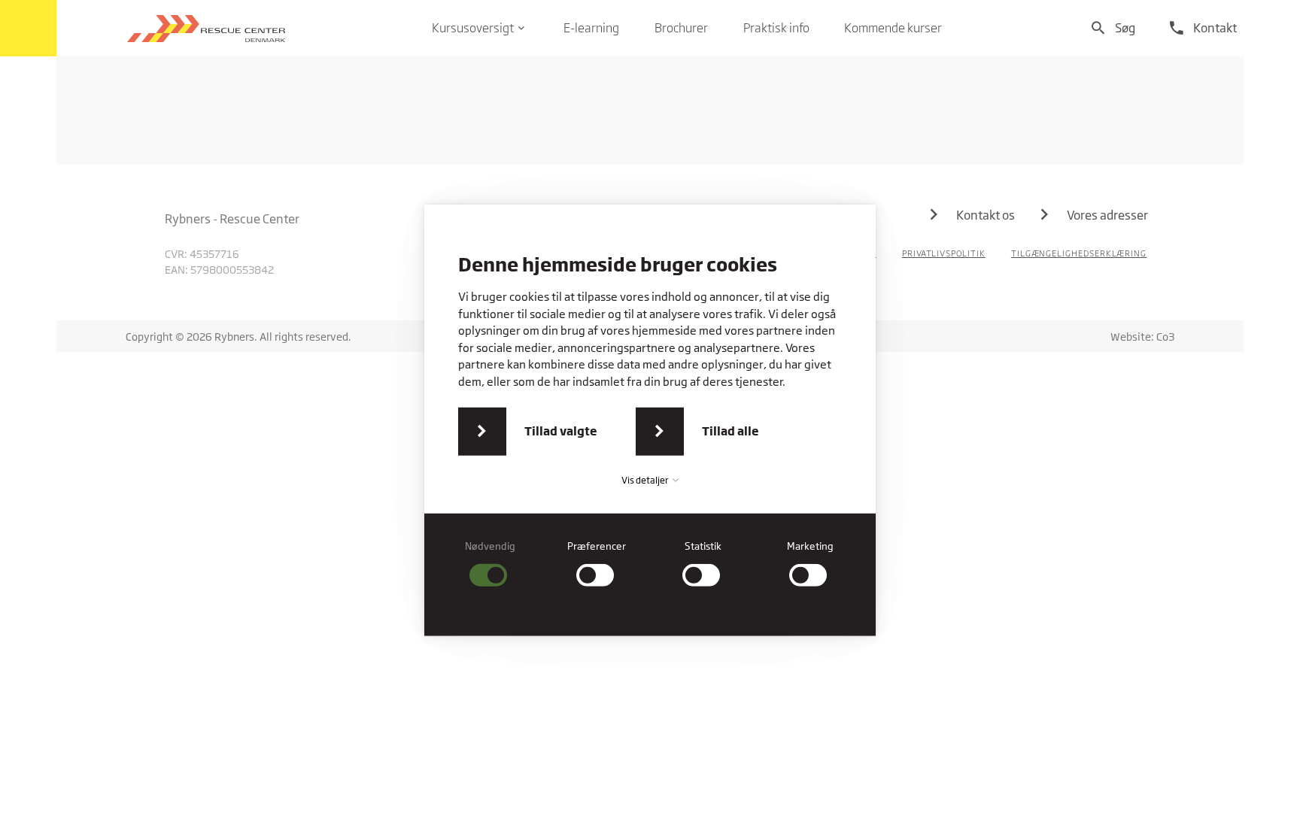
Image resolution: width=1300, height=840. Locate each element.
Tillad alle (730, 431)
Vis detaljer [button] (645, 480)
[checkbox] (490, 563)
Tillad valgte (560, 431)
